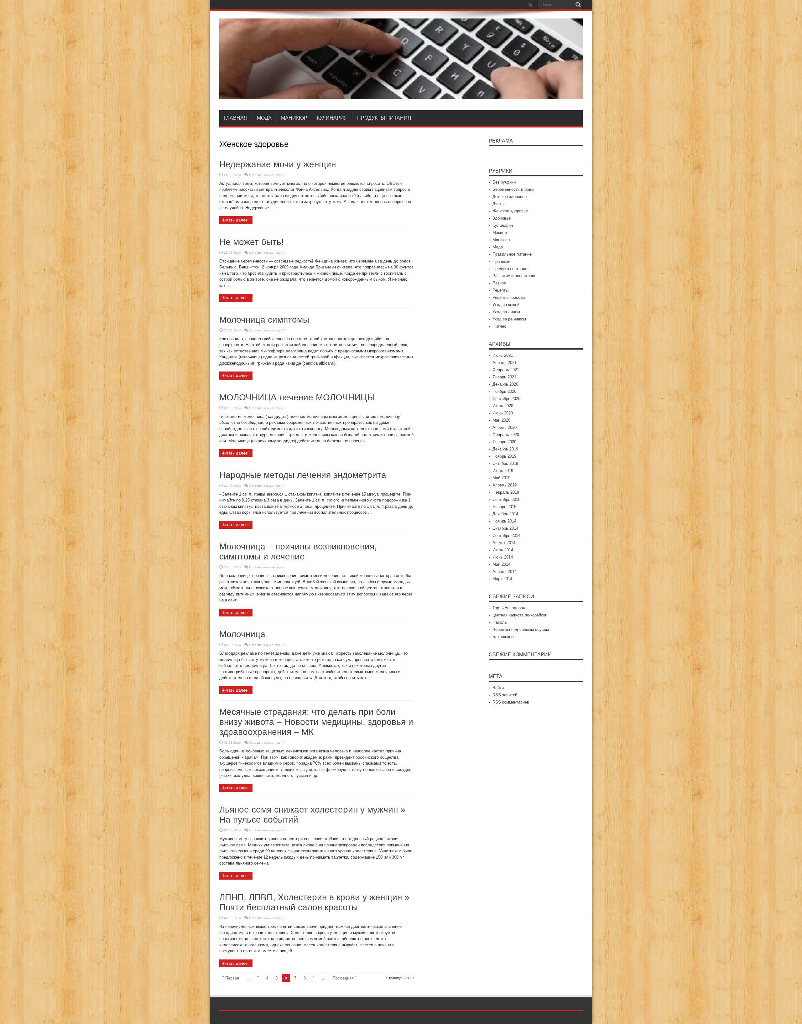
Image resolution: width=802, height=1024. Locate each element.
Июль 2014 (502, 550)
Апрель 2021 (504, 362)
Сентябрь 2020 (506, 398)
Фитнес (499, 326)
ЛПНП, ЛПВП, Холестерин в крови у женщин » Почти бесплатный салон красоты (314, 902)
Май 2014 (501, 564)
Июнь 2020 (502, 413)
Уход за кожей (505, 304)
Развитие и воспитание (514, 275)
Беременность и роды (513, 189)
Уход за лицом (506, 311)
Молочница (242, 634)
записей (504, 695)
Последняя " (345, 978)
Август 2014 (503, 542)
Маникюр (294, 118)
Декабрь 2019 (505, 449)
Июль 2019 (502, 470)
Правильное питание (512, 254)
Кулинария (332, 118)
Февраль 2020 (505, 434)
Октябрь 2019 (505, 463)
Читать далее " (235, 220)
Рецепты (500, 290)
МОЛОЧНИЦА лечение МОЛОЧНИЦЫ (297, 397)
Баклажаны (503, 636)
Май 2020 (501, 420)
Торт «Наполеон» (508, 608)
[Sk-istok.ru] (401, 94)
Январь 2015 (504, 506)
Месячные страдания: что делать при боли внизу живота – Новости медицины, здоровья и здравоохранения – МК (316, 722)
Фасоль (499, 622)
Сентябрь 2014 (506, 535)
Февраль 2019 (505, 492)
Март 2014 (502, 578)
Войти (498, 687)
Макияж (499, 232)
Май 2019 (501, 478)
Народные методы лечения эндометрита (302, 475)
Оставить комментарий (266, 175)
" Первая (230, 978)
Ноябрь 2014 (504, 521)
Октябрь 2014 (505, 528)
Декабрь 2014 (505, 514)
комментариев (510, 702)
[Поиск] (578, 4)
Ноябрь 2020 (504, 391)
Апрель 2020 (504, 427)
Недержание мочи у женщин (277, 164)
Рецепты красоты (508, 297)
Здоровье (501, 218)
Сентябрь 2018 (506, 499)
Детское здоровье (509, 196)
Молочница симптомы (264, 320)
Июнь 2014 (502, 557)
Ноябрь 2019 (504, 456)
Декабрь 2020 (505, 384)
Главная (235, 118)
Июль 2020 (502, 405)
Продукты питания (384, 118)
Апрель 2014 (504, 571)
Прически (501, 261)
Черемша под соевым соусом (520, 629)
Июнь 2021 (502, 355)
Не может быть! (251, 242)
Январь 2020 (504, 441)
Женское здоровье (510, 211)
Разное (499, 283)
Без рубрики (504, 182)
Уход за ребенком (509, 319)
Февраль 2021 (505, 369)
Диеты (498, 203)
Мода (264, 118)
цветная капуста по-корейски (519, 615)
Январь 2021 (504, 377)
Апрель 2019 (504, 485)
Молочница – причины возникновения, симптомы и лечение (298, 551)
